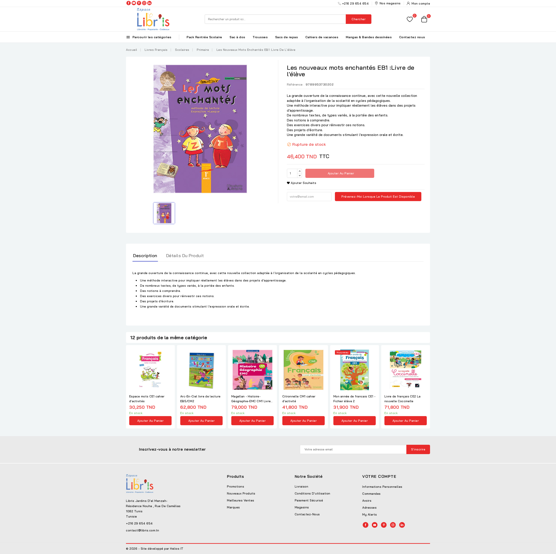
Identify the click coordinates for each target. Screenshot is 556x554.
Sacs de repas (286, 37)
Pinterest (139, 3)
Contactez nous (412, 37)
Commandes (371, 494)
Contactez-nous (307, 514)
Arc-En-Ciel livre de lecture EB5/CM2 (200, 398)
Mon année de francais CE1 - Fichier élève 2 (354, 398)
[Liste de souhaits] (410, 19)
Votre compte (379, 476)
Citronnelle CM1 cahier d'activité (299, 398)
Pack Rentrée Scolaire (204, 37)
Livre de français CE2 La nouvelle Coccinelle (402, 398)
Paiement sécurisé (309, 500)
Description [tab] (145, 255)
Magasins (302, 507)
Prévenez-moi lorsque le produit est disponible (378, 196)
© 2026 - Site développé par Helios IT (155, 549)
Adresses (369, 507)
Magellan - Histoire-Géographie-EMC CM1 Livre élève (251, 399)
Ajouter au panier (340, 173)
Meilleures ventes (240, 500)
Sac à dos (237, 37)
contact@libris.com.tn (142, 530)
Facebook (128, 3)
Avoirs (366, 501)
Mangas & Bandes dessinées (369, 37)
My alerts (369, 514)
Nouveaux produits (241, 493)
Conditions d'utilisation (312, 493)
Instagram (144, 3)
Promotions (235, 486)
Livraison (301, 486)
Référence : (295, 84)
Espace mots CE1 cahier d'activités (147, 398)
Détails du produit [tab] (185, 255)
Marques (233, 507)
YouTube (134, 3)
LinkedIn (149, 3)
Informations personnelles (382, 487)
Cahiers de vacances (321, 37)
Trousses (260, 37)
